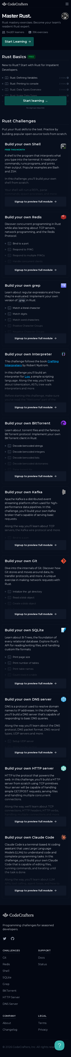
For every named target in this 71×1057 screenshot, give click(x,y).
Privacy (43, 1029)
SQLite (7, 977)
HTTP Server (11, 997)
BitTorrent (10, 990)
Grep (6, 984)
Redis (6, 964)
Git (4, 957)
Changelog (10, 1029)
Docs (41, 957)
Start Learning (16, 41)
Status (42, 964)
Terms (42, 1023)
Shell (6, 970)
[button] (35, 84)
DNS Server (10, 1003)
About (7, 1023)
